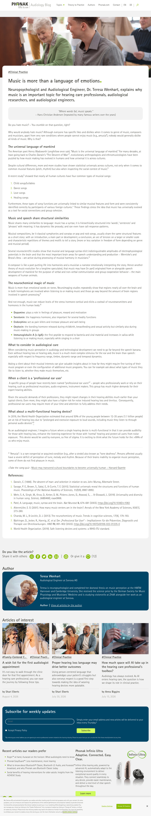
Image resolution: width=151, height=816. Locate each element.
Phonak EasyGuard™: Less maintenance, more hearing (31, 761)
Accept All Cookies (124, 806)
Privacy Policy (21, 730)
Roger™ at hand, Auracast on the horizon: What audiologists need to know (41, 757)
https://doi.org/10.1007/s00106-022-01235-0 (97, 524)
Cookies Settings (107, 806)
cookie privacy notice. (70, 812)
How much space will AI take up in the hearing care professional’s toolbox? (125, 667)
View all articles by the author (66, 605)
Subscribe (85, 731)
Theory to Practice (76, 5)
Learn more (85, 794)
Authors (91, 5)
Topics (59, 5)
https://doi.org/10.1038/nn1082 (114, 503)
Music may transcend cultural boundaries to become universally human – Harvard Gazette (78, 468)
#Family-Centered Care (15, 657)
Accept (11, 730)
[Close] (147, 806)
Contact (116, 5)
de (131, 5)
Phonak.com (103, 5)
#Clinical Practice (18, 72)
